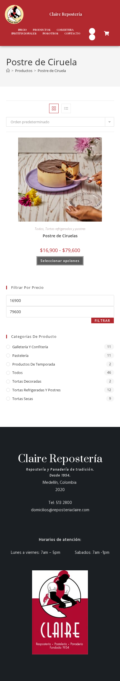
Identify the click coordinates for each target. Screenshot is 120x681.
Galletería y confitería (30, 346)
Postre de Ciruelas (60, 235)
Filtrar (102, 320)
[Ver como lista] (66, 108)
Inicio (22, 30)
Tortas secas (22, 398)
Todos (39, 228)
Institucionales (24, 33)
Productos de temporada (33, 364)
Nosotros (50, 33)
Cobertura (65, 30)
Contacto (72, 33)
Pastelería (20, 355)
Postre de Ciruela (52, 70)
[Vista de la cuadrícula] (54, 108)
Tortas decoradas (26, 381)
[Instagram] (92, 31)
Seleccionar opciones (60, 260)
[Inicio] (8, 70)
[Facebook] (92, 37)
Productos (42, 30)
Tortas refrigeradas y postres (65, 228)
